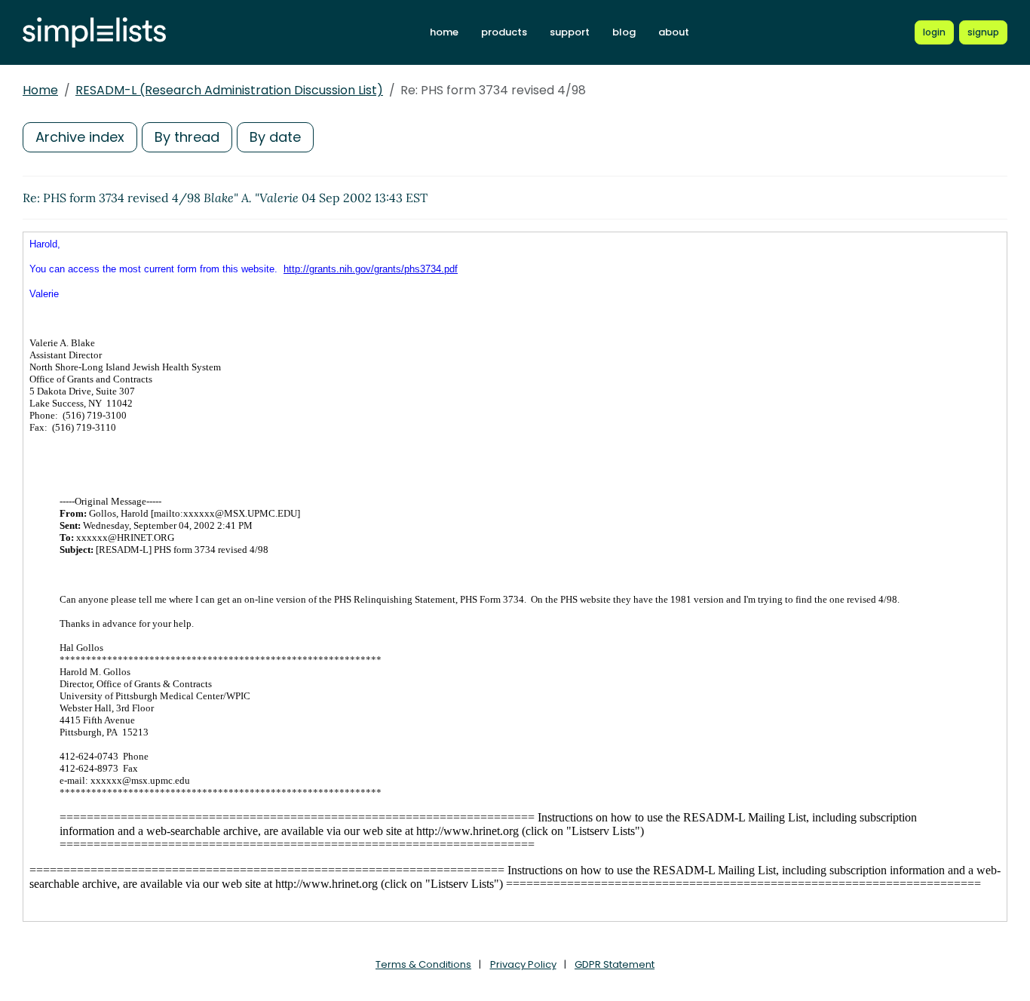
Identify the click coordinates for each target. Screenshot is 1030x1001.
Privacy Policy (523, 964)
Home (40, 90)
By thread (187, 136)
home (444, 32)
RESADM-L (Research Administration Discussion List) (229, 90)
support (570, 32)
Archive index (79, 136)
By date (275, 136)
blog (624, 32)
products (504, 32)
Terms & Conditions (423, 964)
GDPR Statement (614, 964)
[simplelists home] (94, 32)
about (673, 32)
